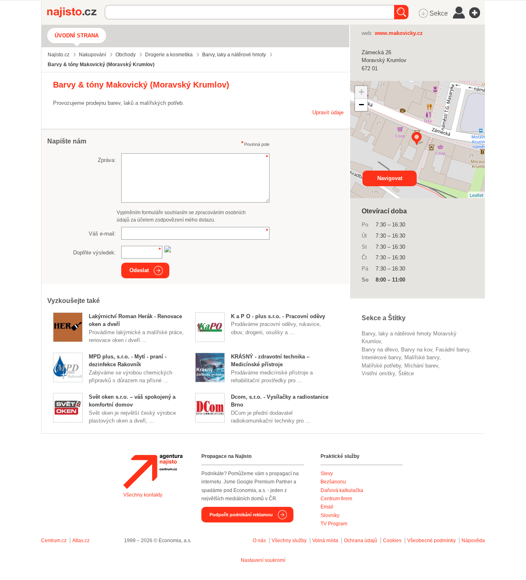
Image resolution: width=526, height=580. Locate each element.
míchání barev (421, 366)
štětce (406, 373)
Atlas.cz (81, 540)
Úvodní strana (77, 35)
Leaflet (476, 195)
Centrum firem (336, 498)
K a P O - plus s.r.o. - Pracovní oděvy (278, 316)
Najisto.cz (76, 12)
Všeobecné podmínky (431, 540)
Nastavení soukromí (263, 560)
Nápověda (473, 540)
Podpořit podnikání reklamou (241, 514)
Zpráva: (107, 160)
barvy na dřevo (380, 350)
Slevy (327, 473)
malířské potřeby (381, 366)
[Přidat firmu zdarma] (477, 13)
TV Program (334, 524)
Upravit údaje (328, 112)
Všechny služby (290, 540)
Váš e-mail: (102, 234)
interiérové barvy (381, 357)
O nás (259, 540)
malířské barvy (421, 357)
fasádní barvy (452, 350)
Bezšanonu (333, 482)
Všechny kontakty (142, 495)
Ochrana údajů (360, 540)
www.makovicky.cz (399, 33)
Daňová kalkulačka (342, 490)
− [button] (361, 104)
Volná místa (325, 540)
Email (327, 507)
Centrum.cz (54, 540)
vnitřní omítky (378, 373)
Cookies (392, 540)
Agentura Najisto (152, 471)
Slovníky (330, 515)
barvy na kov (416, 350)
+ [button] (361, 92)
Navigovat (389, 178)
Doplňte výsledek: (94, 253)
